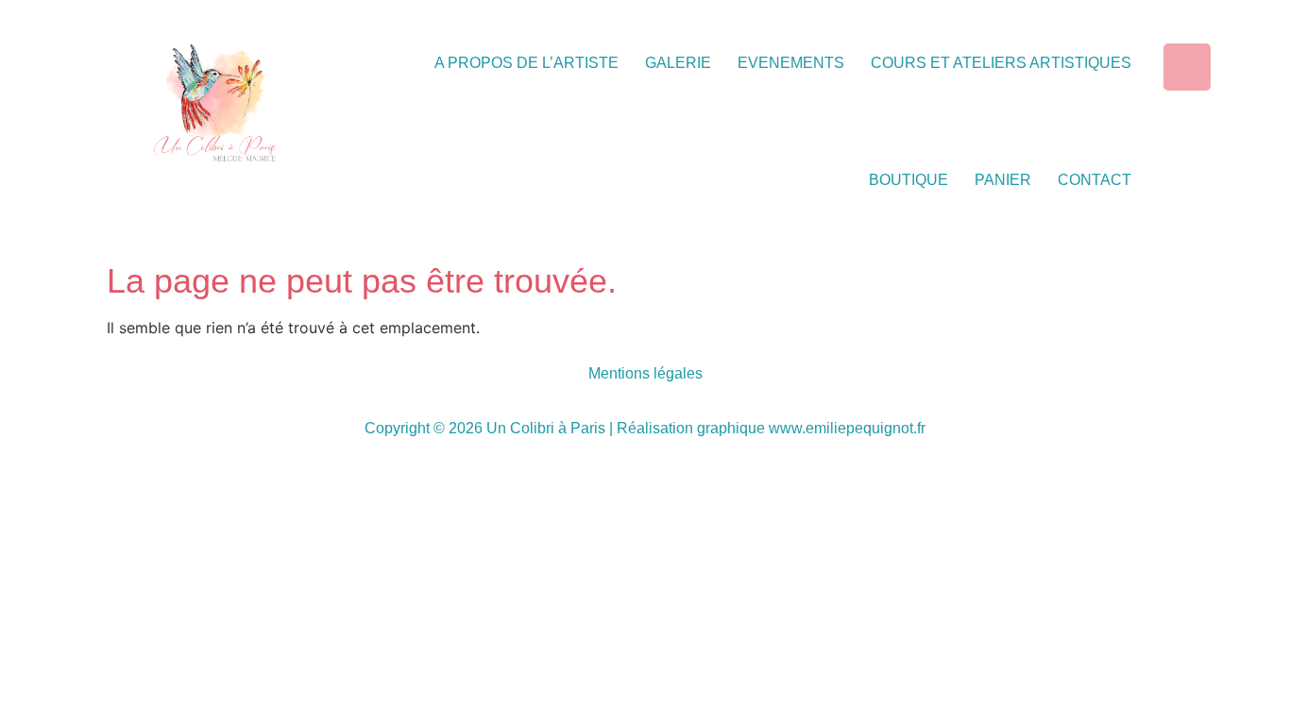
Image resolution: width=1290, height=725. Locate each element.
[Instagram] (1187, 67)
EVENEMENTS (791, 63)
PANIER (1003, 180)
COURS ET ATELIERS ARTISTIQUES (1001, 63)
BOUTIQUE (908, 180)
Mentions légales (645, 373)
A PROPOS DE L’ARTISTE (526, 63)
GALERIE (678, 63)
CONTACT (1094, 180)
